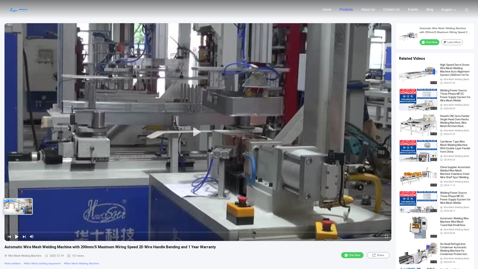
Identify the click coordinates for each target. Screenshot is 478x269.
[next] (24, 236)
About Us (368, 9)
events (413, 9)
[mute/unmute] (31, 236)
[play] (198, 132)
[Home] (18, 9)
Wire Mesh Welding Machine (82, 263)
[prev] (9, 236)
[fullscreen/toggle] (386, 236)
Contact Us (391, 9)
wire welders (13, 263)
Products (346, 9)
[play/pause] (17, 236)
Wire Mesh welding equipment (43, 263)
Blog (429, 9)
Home (326, 9)
